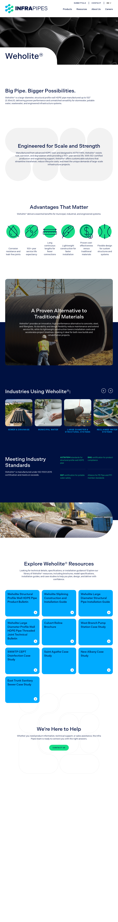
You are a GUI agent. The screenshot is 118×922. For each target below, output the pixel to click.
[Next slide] (110, 390)
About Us (96, 9)
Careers (109, 9)
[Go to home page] (26, 8)
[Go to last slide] (103, 390)
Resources (82, 9)
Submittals (80, 3)
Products (67, 9)
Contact (96, 3)
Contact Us (59, 748)
